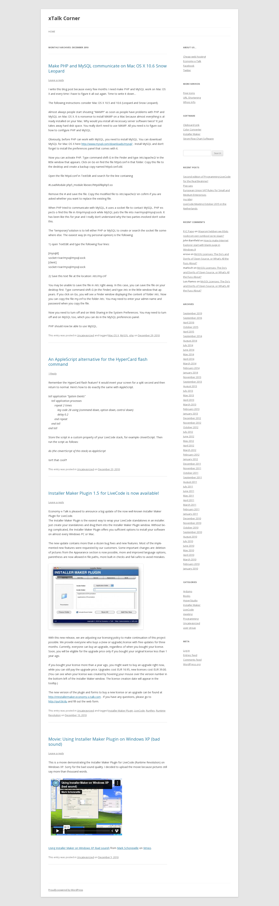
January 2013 (190, 413)
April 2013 (188, 400)
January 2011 (190, 514)
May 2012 (188, 441)
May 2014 (188, 354)
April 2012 (188, 445)
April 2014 (188, 359)
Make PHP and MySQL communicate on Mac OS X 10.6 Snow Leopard (107, 68)
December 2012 (192, 418)
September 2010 (192, 532)
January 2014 (190, 372)
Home (51, 31)
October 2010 (190, 527)
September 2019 (192, 313)
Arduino (187, 591)
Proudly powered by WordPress (65, 890)
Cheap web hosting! (194, 56)
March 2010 (189, 559)
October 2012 (190, 427)
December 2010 (192, 518)
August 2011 (190, 482)
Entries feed (190, 655)
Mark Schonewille (128, 848)
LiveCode (139, 710)
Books (186, 596)
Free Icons (189, 93)
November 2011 (192, 468)
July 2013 (188, 391)
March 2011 (189, 504)
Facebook (188, 65)
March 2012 (189, 450)
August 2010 (190, 536)
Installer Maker (191, 134)
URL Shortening (192, 97)
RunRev (150, 710)
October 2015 (190, 327)
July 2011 (188, 486)
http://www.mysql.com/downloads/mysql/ (106, 144)
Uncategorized (85, 335)
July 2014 (188, 345)
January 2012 (190, 459)
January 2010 (190, 568)
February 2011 (191, 509)
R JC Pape (188, 231)
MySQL (124, 335)
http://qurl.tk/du (57, 701)
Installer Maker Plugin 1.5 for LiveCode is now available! (103, 493)
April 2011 (188, 500)
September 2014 (192, 336)
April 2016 (188, 322)
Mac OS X (113, 335)
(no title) (187, 199)
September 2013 (192, 381)
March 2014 (189, 363)
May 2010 (188, 550)
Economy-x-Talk (192, 61)
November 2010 (192, 523)
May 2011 (188, 495)
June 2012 (188, 436)
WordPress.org (191, 664)
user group (189, 628)
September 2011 (192, 477)
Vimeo (147, 848)
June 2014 (188, 349)
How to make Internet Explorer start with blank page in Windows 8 (205, 245)
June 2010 (188, 545)
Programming (191, 618)
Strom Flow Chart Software (198, 138)
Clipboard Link (191, 125)
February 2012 (191, 454)
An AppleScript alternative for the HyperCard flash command (97, 361)
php (131, 335)
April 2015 (188, 331)
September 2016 (192, 318)
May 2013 (188, 395)
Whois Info (189, 102)
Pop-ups (188, 185)
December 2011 (192, 463)
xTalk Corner (64, 18)
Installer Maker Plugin (120, 710)
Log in (186, 650)
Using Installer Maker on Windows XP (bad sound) (79, 848)
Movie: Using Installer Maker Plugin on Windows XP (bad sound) (104, 741)
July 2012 (188, 432)
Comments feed (192, 659)
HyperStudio (190, 600)
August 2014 (190, 340)
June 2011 (188, 491)
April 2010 (188, 555)
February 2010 (191, 564)
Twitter (187, 70)
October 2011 (190, 473)
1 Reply (52, 373)
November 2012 (192, 422)
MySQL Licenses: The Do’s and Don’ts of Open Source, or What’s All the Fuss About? (206, 258)
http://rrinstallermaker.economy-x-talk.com (74, 697)
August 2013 (190, 386)
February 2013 (191, 409)
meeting (187, 614)
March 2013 (189, 404)
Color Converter (192, 129)
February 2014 (191, 368)
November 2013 (192, 377)
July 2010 (188, 541)
